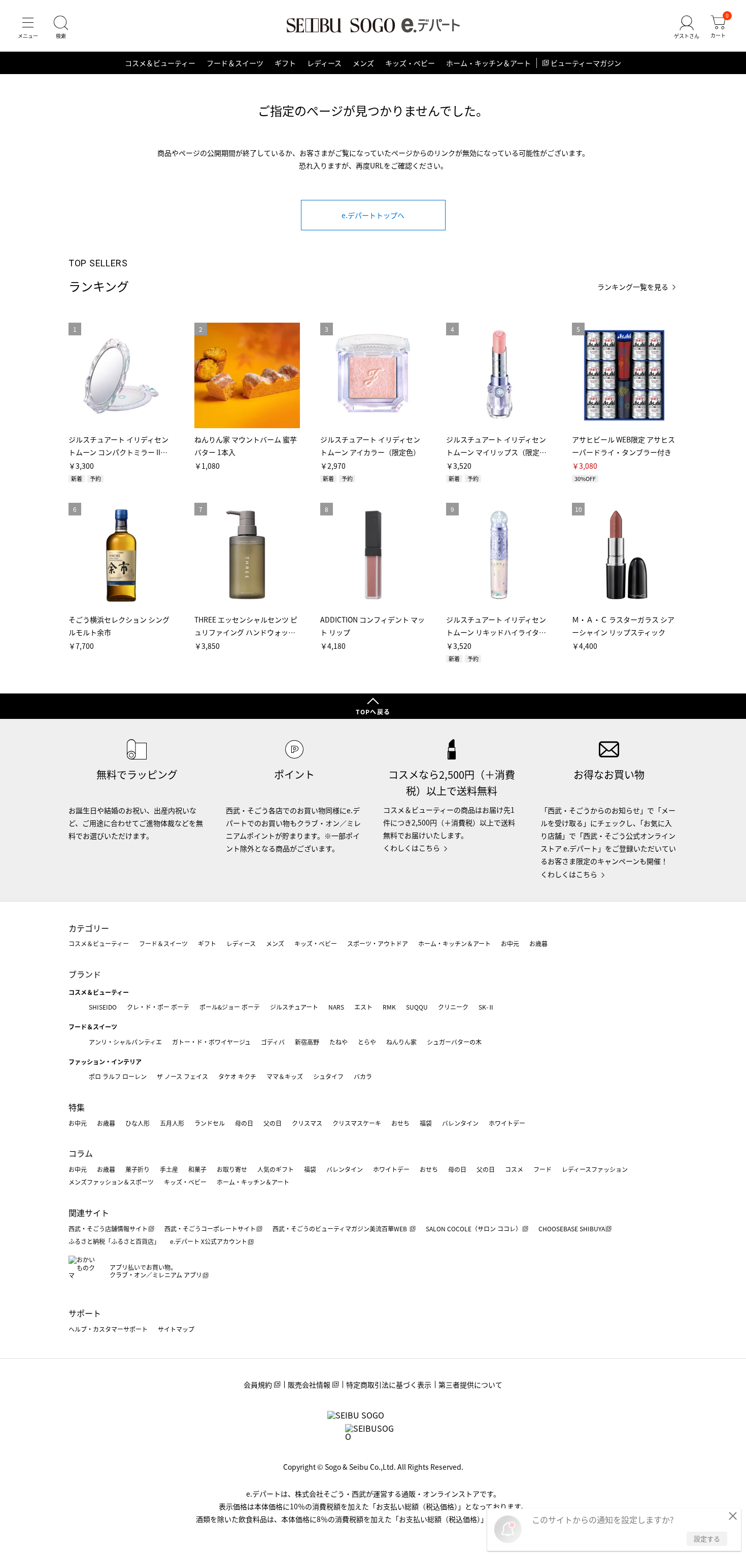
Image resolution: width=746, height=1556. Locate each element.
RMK (389, 1006)
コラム (81, 1153)
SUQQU (417, 1006)
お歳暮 (538, 943)
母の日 (244, 1123)
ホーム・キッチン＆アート (488, 63)
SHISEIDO (103, 1006)
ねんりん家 (401, 1042)
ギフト (285, 63)
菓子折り (137, 1169)
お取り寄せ (232, 1169)
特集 (77, 1107)
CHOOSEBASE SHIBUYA (571, 1228)
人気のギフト (275, 1169)
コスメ (514, 1169)
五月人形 (172, 1123)
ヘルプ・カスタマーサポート (108, 1329)
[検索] (61, 27)
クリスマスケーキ (356, 1123)
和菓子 (197, 1169)
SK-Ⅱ (486, 1006)
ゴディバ (273, 1042)
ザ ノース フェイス (182, 1076)
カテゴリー (89, 928)
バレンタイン (460, 1123)
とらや (367, 1042)
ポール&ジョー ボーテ (229, 1006)
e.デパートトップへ (373, 215)
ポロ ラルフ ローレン (118, 1076)
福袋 (426, 1123)
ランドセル (209, 1123)
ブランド (85, 974)
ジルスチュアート (294, 1006)
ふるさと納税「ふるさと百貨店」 (114, 1241)
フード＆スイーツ (235, 63)
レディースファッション (595, 1169)
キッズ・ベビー (410, 63)
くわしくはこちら (411, 848)
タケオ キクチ (237, 1076)
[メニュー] (28, 27)
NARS (336, 1006)
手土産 (169, 1169)
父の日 (272, 1123)
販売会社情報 (309, 1384)
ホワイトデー (507, 1123)
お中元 (510, 943)
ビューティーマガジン (586, 63)
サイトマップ (176, 1329)
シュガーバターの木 (454, 1042)
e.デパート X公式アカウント (208, 1241)
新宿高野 (307, 1042)
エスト (363, 1006)
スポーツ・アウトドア (377, 943)
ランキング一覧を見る (632, 287)
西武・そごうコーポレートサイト (210, 1228)
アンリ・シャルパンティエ (125, 1042)
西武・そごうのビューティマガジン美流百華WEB (341, 1228)
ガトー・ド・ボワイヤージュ (211, 1042)
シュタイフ (328, 1076)
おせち (400, 1123)
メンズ (363, 63)
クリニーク (453, 1006)
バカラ (363, 1076)
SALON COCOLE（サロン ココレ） (474, 1228)
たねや (338, 1042)
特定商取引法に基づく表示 (388, 1384)
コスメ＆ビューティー (160, 63)
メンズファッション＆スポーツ (111, 1182)
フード (542, 1169)
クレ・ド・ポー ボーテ (158, 1006)
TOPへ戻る (373, 711)
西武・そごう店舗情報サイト (108, 1228)
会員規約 (258, 1384)
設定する (707, 1538)
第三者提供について (470, 1384)
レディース (324, 63)
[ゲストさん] (686, 27)
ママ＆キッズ (284, 1076)
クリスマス (307, 1123)
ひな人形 (137, 1123)
